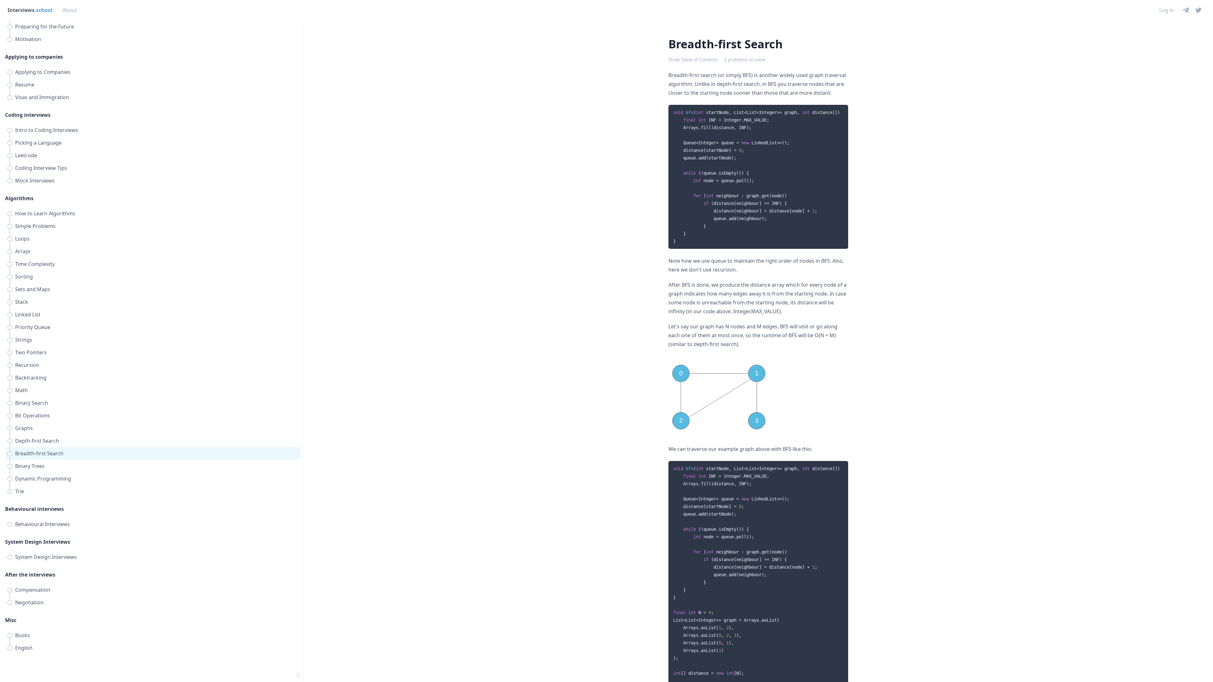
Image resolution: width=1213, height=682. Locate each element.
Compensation (32, 589)
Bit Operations (32, 415)
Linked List (27, 314)
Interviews (30, 10)
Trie (19, 491)
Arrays (23, 251)
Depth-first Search (37, 440)
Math (21, 390)
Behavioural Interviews (42, 524)
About (70, 10)
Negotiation (29, 602)
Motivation (28, 39)
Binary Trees (30, 466)
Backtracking (30, 377)
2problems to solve (744, 60)
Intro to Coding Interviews (46, 130)
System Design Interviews (46, 556)
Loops (22, 238)
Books (22, 635)
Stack (21, 301)
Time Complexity (35, 263)
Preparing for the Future (44, 26)
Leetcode (26, 155)
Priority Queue (32, 327)
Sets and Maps (32, 289)
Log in (1166, 10)
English (24, 647)
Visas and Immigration (42, 97)
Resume (24, 84)
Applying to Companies (42, 72)
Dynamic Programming (43, 478)
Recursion (27, 365)
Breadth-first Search (39, 453)
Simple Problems (35, 226)
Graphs (24, 428)
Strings (23, 339)
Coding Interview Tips (41, 168)
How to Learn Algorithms (45, 213)
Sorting (24, 276)
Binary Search (31, 402)
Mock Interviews (35, 180)
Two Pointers (31, 352)
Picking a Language (38, 142)
